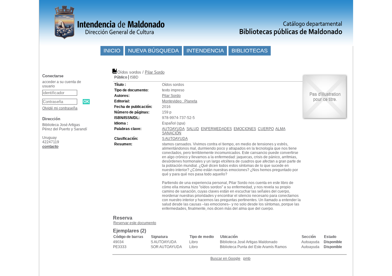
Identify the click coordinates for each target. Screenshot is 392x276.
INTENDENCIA (205, 51)
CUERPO (266, 129)
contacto (50, 146)
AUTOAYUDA (173, 129)
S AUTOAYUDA (175, 138)
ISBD (134, 77)
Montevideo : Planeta (179, 101)
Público (120, 77)
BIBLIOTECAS (250, 51)
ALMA (280, 129)
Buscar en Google (225, 258)
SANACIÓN (171, 133)
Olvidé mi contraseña (59, 108)
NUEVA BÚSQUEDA (153, 51)
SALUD (193, 129)
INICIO (112, 51)
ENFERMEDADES (216, 129)
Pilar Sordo (154, 72)
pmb (247, 258)
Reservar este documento (134, 223)
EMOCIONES (245, 129)
